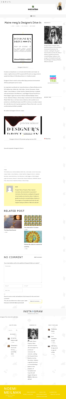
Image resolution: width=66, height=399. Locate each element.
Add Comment (38, 257)
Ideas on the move (55, 394)
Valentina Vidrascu (17, 180)
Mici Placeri (25, 26)
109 (5, 171)
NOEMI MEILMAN (12, 390)
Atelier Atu (22, 171)
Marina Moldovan (28, 178)
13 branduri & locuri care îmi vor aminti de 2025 (14, 350)
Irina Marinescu (20, 176)
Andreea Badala (16, 171)
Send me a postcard (41, 396)
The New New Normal (10, 230)
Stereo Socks (10, 180)
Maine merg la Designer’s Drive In (23, 22)
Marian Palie (21, 178)
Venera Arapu (25, 180)
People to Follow (28, 394)
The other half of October (31, 227)
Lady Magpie (28, 176)
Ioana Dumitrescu (13, 176)
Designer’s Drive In (31, 174)
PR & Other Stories (42, 394)
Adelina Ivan (9, 171)
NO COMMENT (13, 257)
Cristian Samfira (22, 174)
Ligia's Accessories (8, 178)
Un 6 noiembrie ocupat (54, 338)
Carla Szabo (28, 171)
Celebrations (53, 392)
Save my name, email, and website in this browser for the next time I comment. (21, 297)
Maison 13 (15, 178)
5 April (18, 26)
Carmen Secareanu (36, 171)
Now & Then (42, 392)
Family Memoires (31, 392)
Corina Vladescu (14, 174)
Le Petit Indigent (35, 176)
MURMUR (35, 178)
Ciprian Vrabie (7, 174)
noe (13, 26)
